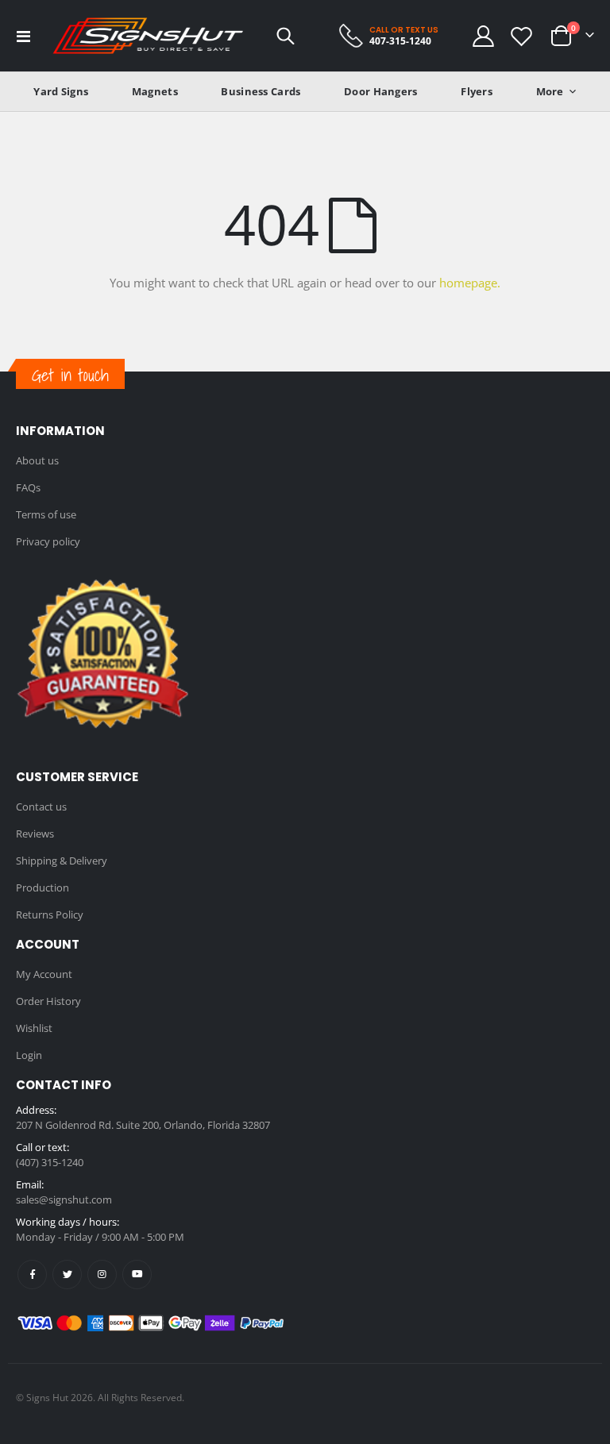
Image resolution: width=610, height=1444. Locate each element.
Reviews (35, 833)
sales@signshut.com (64, 1199)
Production (42, 887)
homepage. (469, 283)
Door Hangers (381, 91)
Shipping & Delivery (61, 860)
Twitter (67, 1274)
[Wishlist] (522, 36)
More (550, 91)
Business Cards (260, 91)
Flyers (476, 91)
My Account (44, 974)
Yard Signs (60, 91)
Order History (48, 1001)
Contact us (41, 806)
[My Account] (483, 36)
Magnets (155, 91)
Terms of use (46, 514)
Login (29, 1055)
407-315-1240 (400, 41)
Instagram (102, 1274)
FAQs (28, 487)
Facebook (32, 1274)
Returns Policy (49, 914)
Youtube (137, 1274)
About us (37, 460)
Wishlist (34, 1028)
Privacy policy (48, 541)
